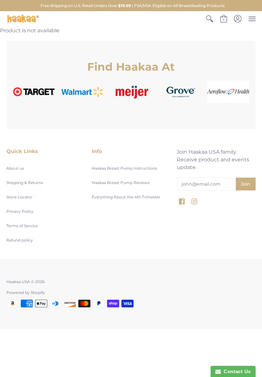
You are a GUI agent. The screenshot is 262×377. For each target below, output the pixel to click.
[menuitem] (210, 19)
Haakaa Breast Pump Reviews (121, 182)
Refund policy (19, 240)
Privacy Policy (20, 211)
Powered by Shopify (25, 292)
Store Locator (19, 197)
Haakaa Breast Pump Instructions (124, 168)
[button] (210, 19)
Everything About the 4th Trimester (126, 197)
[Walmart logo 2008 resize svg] (82, 92)
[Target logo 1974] (34, 92)
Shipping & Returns (24, 182)
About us (15, 168)
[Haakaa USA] (23, 19)
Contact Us (236, 371)
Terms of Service (22, 225)
